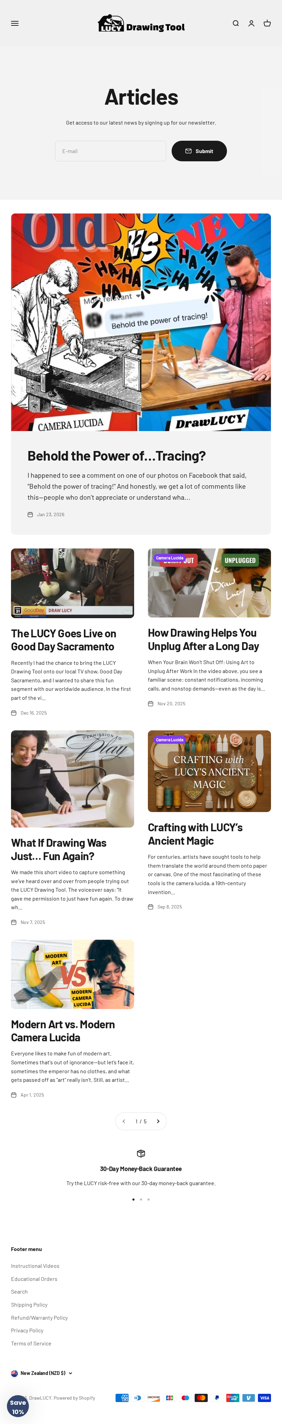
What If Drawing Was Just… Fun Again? (59, 849)
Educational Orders (34, 1278)
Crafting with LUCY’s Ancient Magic (195, 833)
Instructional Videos (35, 1265)
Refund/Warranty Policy (39, 1317)
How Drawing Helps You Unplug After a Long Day (203, 639)
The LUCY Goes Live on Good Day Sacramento (64, 639)
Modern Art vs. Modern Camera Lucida (63, 1030)
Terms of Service (31, 1343)
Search (19, 1291)
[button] (18, 1406)
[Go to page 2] (157, 1121)
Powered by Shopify (74, 1398)
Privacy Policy (27, 1330)
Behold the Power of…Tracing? (117, 455)
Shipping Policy (29, 1304)
